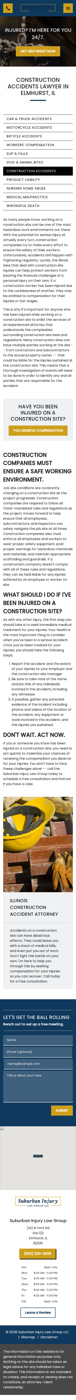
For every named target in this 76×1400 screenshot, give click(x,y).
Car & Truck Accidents (29, 118)
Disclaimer (49, 1337)
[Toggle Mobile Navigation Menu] (68, 8)
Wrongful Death (23, 205)
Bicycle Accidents (24, 136)
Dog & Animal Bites (25, 162)
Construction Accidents (31, 171)
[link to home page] (38, 8)
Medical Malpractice (27, 197)
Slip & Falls (17, 153)
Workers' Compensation (30, 144)
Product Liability (23, 179)
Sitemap (28, 1337)
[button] (38, 1156)
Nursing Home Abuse (26, 188)
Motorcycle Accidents (29, 127)
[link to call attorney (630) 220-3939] (8, 8)
